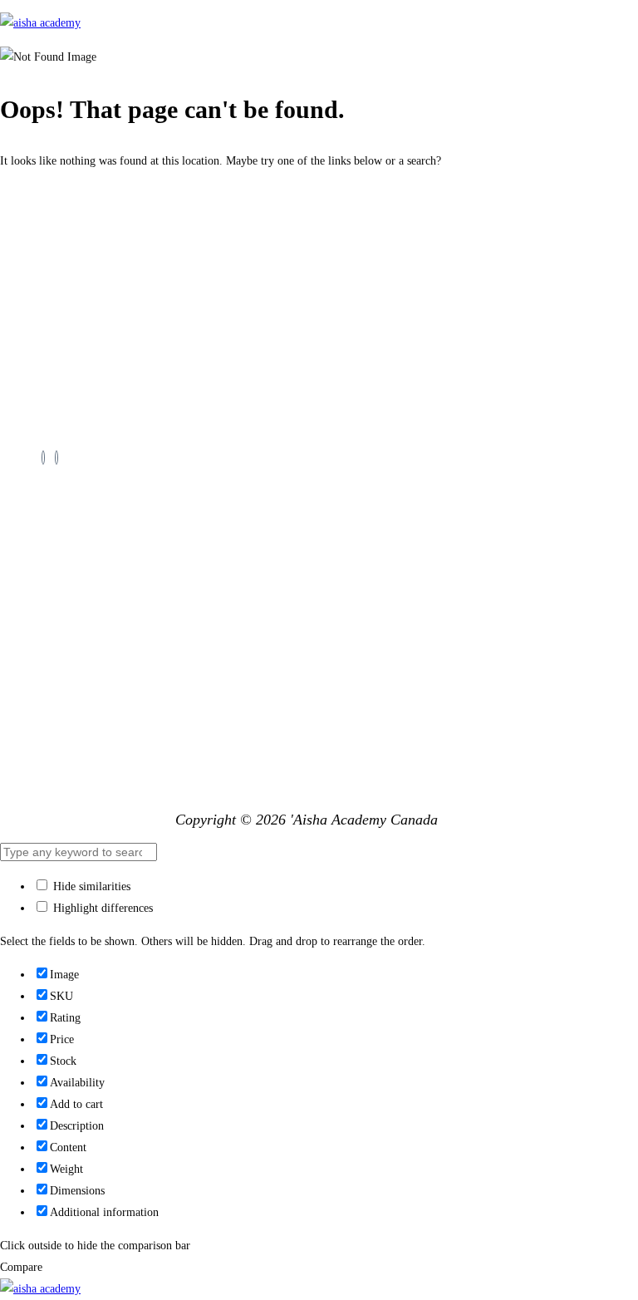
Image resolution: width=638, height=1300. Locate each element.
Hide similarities (90, 886)
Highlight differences (101, 908)
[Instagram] (56, 458)
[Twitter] (43, 458)
